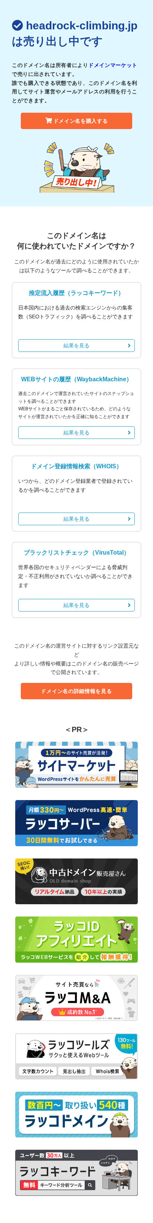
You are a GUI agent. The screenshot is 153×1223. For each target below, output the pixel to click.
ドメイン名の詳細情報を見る (76, 691)
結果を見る (76, 346)
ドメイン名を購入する (80, 121)
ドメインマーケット (112, 65)
